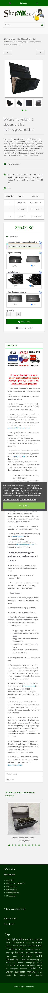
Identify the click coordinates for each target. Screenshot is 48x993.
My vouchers (11, 896)
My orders (10, 880)
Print (8, 188)
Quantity (10, 311)
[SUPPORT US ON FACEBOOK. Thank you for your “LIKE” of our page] (13, 352)
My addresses (12, 889)
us (35, 734)
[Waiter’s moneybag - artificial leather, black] (24, 819)
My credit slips (11, 886)
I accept (24, 506)
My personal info (13, 893)
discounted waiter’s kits (25, 544)
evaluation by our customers (19, 428)
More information (11, 499)
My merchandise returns (15, 883)
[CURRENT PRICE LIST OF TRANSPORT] (34, 352)
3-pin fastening (15, 253)
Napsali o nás (10, 918)
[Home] (5, 39)
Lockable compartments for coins (22, 242)
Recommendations (15, 765)
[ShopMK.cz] (24, 9)
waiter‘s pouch (18, 536)
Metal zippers (14, 272)
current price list (19, 456)
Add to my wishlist (25, 328)
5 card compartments (17, 292)
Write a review (14, 164)
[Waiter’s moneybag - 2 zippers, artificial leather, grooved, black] (10, 103)
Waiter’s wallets (14, 39)
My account (9, 874)
